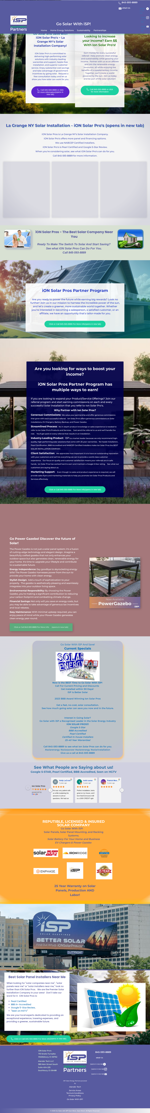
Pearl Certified (18, 1001)
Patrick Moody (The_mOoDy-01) (113, 780)
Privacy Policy (75, 1096)
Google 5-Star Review (23, 1007)
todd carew (87, 780)
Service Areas (75, 1090)
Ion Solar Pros (38, 786)
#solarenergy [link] (52, 749)
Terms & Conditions (75, 1093)
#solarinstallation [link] (100, 749)
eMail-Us (126, 8)
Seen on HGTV (19, 1010)
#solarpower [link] (68, 749)
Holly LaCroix (64, 780)
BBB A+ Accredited (21, 1004)
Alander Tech (75, 1087)
